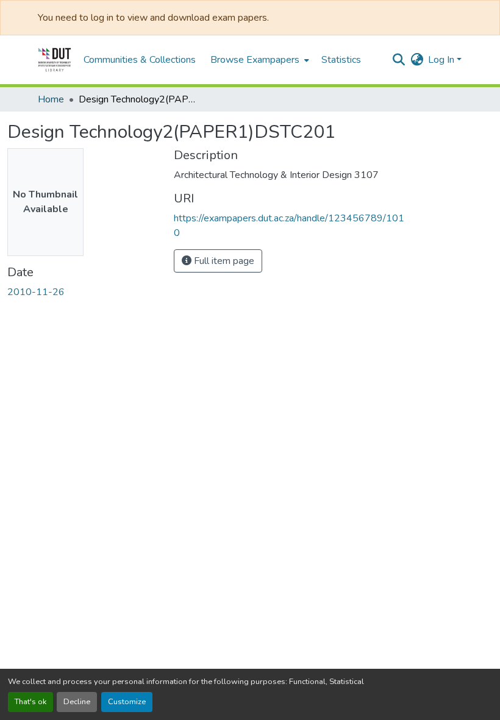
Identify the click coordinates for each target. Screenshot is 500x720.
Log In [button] (442, 59)
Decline (76, 701)
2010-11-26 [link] (36, 292)
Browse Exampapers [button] (254, 59)
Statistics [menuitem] (341, 59)
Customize (127, 701)
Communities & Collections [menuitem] (140, 59)
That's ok (30, 701)
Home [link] (51, 99)
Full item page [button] (222, 261)
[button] (54, 60)
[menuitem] (258, 59)
